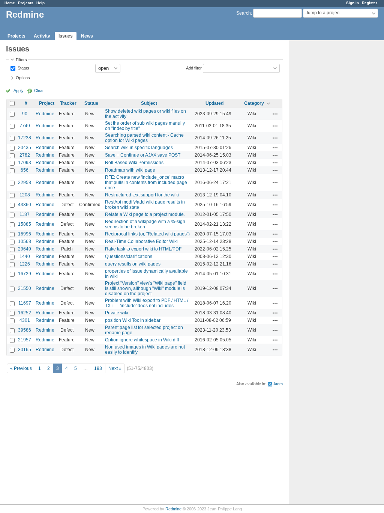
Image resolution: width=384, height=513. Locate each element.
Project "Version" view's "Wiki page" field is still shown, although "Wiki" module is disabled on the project (145, 288)
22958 (24, 182)
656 (24, 170)
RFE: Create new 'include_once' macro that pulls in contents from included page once (146, 182)
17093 (24, 162)
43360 (24, 204)
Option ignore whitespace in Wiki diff (142, 340)
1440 (25, 256)
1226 (25, 264)
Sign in (352, 3)
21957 (24, 340)
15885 (24, 224)
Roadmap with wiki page (130, 170)
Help (40, 3)
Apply (19, 90)
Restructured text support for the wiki (142, 195)
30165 (24, 349)
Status (22, 67)
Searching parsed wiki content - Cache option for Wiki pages (144, 138)
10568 (24, 241)
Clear (39, 90)
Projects (25, 3)
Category (254, 103)
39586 (24, 330)
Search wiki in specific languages (139, 147)
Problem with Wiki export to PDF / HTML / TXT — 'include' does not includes (146, 303)
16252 (24, 312)
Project (46, 103)
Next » (115, 368)
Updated (215, 103)
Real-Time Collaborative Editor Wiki (141, 241)
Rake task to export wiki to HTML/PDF (143, 249)
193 (98, 368)
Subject (149, 103)
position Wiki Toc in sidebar (132, 320)
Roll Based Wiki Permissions (134, 162)
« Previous (21, 368)
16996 (24, 234)
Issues (65, 36)
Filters (21, 59)
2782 (25, 155)
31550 (24, 288)
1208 (25, 195)
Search (243, 13)
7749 (25, 125)
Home (9, 3)
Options (23, 77)
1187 (25, 214)
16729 (24, 273)
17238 (24, 137)
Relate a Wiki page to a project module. (145, 214)
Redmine (45, 113)
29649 (24, 249)
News (87, 36)
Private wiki (116, 312)
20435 (24, 147)
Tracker (68, 103)
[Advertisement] (327, 158)
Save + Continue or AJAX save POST (142, 155)
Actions (275, 114)
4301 (25, 320)
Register (369, 3)
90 (24, 113)
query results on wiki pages (132, 264)
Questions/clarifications (128, 256)
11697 (24, 303)
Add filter (194, 67)
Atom (278, 384)
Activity (42, 36)
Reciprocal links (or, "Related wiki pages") (147, 234)
